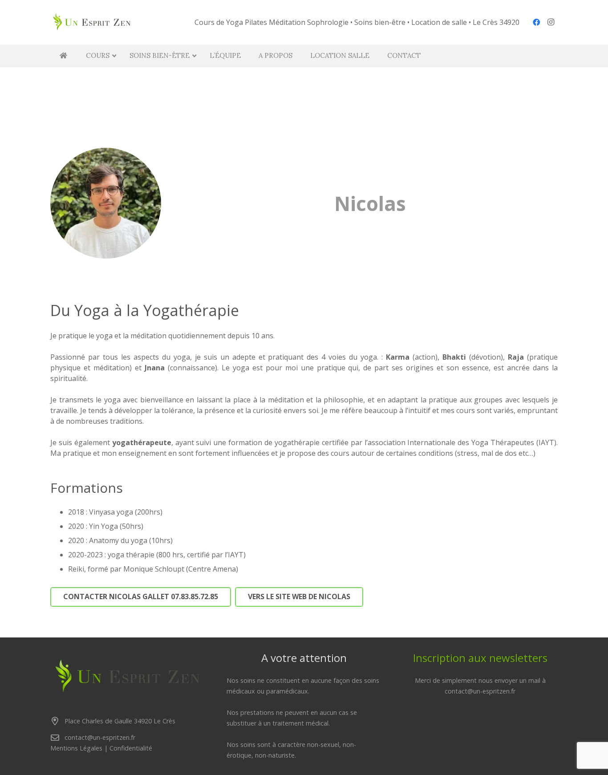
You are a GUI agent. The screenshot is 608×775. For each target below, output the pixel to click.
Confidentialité (130, 748)
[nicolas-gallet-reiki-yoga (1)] (105, 203)
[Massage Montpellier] (92, 22)
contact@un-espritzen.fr (100, 737)
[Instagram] (550, 22)
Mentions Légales (76, 748)
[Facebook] (536, 22)
